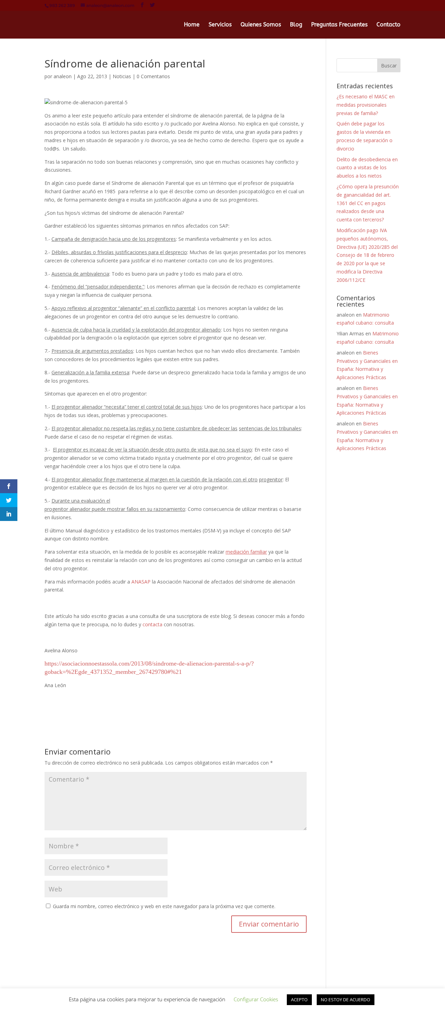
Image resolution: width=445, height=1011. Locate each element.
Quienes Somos (261, 25)
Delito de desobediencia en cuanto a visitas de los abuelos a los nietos (367, 167)
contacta (153, 624)
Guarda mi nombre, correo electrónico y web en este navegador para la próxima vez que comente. (164, 906)
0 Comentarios (153, 76)
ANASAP (141, 581)
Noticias (122, 76)
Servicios (220, 25)
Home (192, 25)
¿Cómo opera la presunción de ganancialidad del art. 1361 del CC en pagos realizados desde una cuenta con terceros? (368, 203)
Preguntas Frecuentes (339, 25)
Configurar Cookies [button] (256, 999)
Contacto (388, 25)
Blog (296, 25)
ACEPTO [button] (299, 999)
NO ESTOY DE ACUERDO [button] (345, 999)
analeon (63, 76)
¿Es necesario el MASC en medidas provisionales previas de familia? (366, 104)
